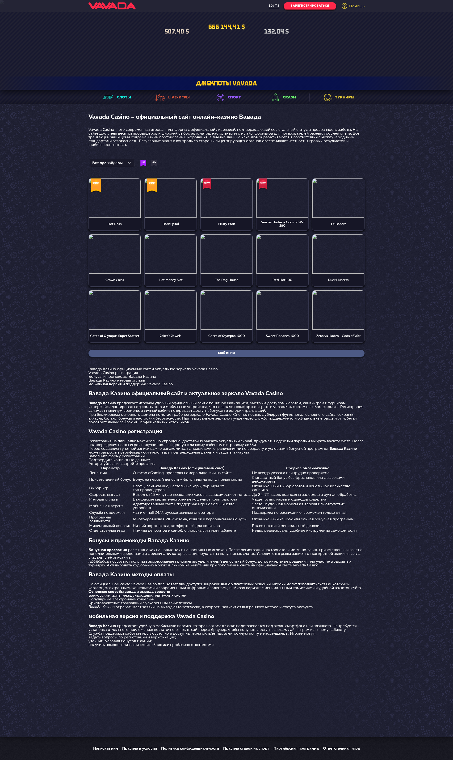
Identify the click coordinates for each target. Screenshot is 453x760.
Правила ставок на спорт (246, 749)
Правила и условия (139, 749)
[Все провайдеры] (112, 164)
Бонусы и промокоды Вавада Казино (122, 377)
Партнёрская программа (296, 749)
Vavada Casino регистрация (113, 373)
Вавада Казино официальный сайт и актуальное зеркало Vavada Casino (153, 369)
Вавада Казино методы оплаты (116, 380)
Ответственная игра (341, 749)
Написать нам (105, 749)
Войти (274, 5)
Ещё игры (226, 353)
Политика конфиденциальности (190, 749)
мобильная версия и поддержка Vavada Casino (130, 384)
